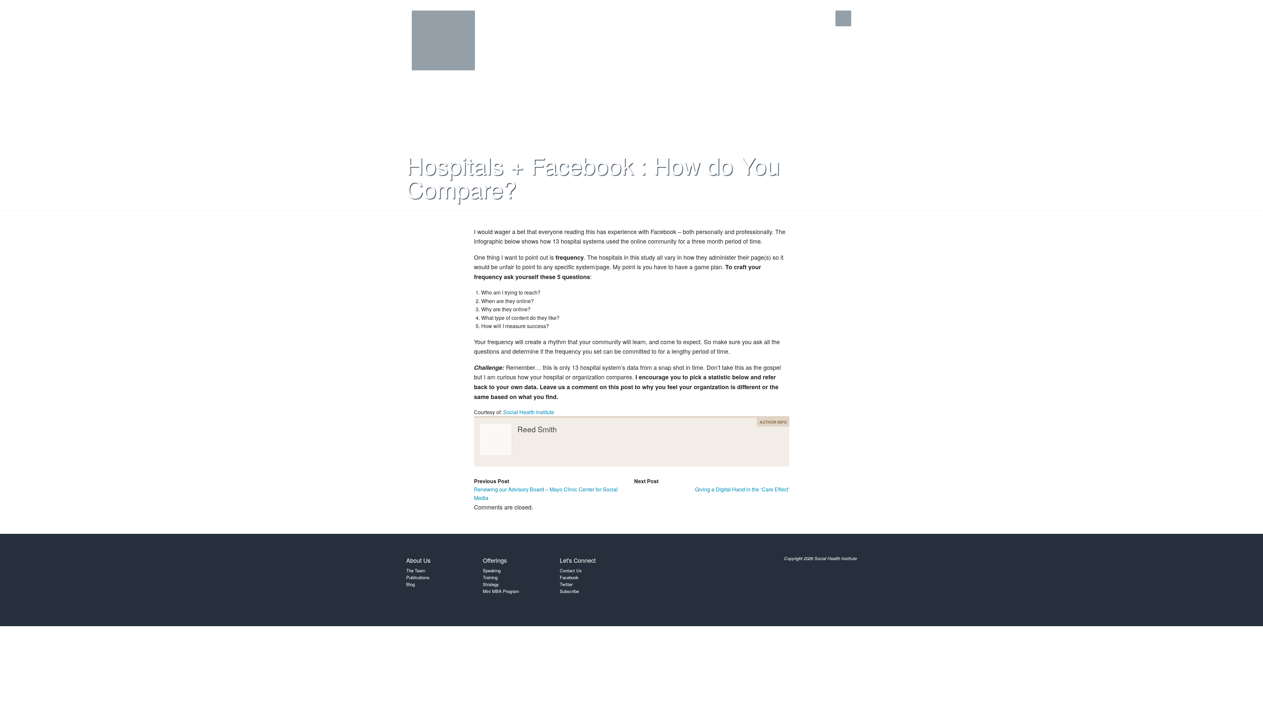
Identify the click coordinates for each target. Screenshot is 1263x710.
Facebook (569, 577)
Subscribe (569, 591)
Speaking (492, 570)
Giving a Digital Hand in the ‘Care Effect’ (742, 489)
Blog (410, 584)
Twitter (566, 584)
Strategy (491, 584)
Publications (418, 577)
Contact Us (571, 570)
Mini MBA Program (501, 591)
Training (490, 577)
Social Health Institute (528, 412)
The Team (415, 570)
